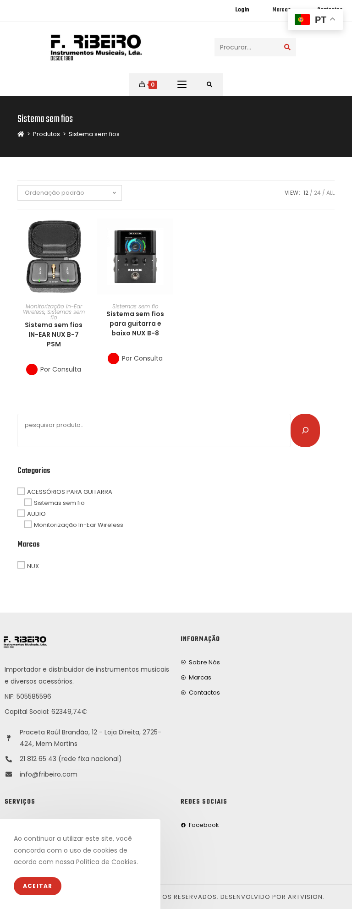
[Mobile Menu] (182, 84)
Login (242, 10)
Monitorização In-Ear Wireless (78, 524)
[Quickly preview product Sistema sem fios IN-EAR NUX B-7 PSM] (87, 234)
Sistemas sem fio (66, 314)
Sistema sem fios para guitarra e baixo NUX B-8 (135, 323)
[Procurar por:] (210, 84)
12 (305, 193)
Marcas (281, 10)
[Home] (20, 134)
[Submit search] (287, 47)
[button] (87, 258)
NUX (33, 565)
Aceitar (37, 886)
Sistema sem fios (94, 134)
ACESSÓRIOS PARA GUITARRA (69, 491)
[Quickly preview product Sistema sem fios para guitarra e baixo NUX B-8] (169, 234)
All (330, 193)
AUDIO (36, 513)
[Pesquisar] (305, 430)
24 (317, 193)
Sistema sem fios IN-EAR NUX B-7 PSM (53, 334)
